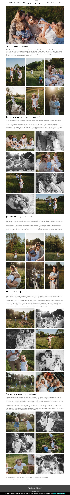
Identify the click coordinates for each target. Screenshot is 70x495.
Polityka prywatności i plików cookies (35, 488)
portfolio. (28, 479)
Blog (48, 2)
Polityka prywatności (60, 493)
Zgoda (55, 493)
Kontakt (60, 2)
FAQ (56, 2)
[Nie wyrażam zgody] (68, 493)
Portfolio (19, 2)
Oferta (24, 2)
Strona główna (12, 2)
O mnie (52, 2)
